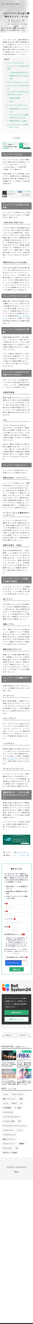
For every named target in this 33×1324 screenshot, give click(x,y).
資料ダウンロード (16, 1019)
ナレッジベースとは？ (15, 63)
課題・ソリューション (21, 852)
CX (21, 1103)
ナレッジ (22, 855)
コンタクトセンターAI (9, 1135)
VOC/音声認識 (7, 1108)
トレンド (5, 1103)
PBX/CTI (14, 1103)
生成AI (21, 1099)
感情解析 (21, 1144)
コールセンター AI (8, 1130)
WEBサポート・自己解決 (10, 1152)
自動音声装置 (15, 98)
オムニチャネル (7, 1148)
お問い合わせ (16, 1012)
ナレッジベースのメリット (17, 105)
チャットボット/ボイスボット (11, 1117)
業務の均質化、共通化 (18, 121)
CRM (19, 1121)
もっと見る (16, 138)
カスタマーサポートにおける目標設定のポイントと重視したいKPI (24, 1035)
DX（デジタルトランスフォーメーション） (15, 1126)
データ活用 (18, 1108)
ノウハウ (5, 1094)
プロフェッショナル (17, 1094)
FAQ (11, 101)
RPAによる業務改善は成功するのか (11, 1035)
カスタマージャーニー (9, 1144)
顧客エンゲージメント (9, 1139)
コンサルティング (8, 1112)
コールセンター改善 (8, 1121)
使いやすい (14, 131)
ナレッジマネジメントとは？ (18, 82)
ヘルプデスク (11, 759)
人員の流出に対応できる (19, 72)
